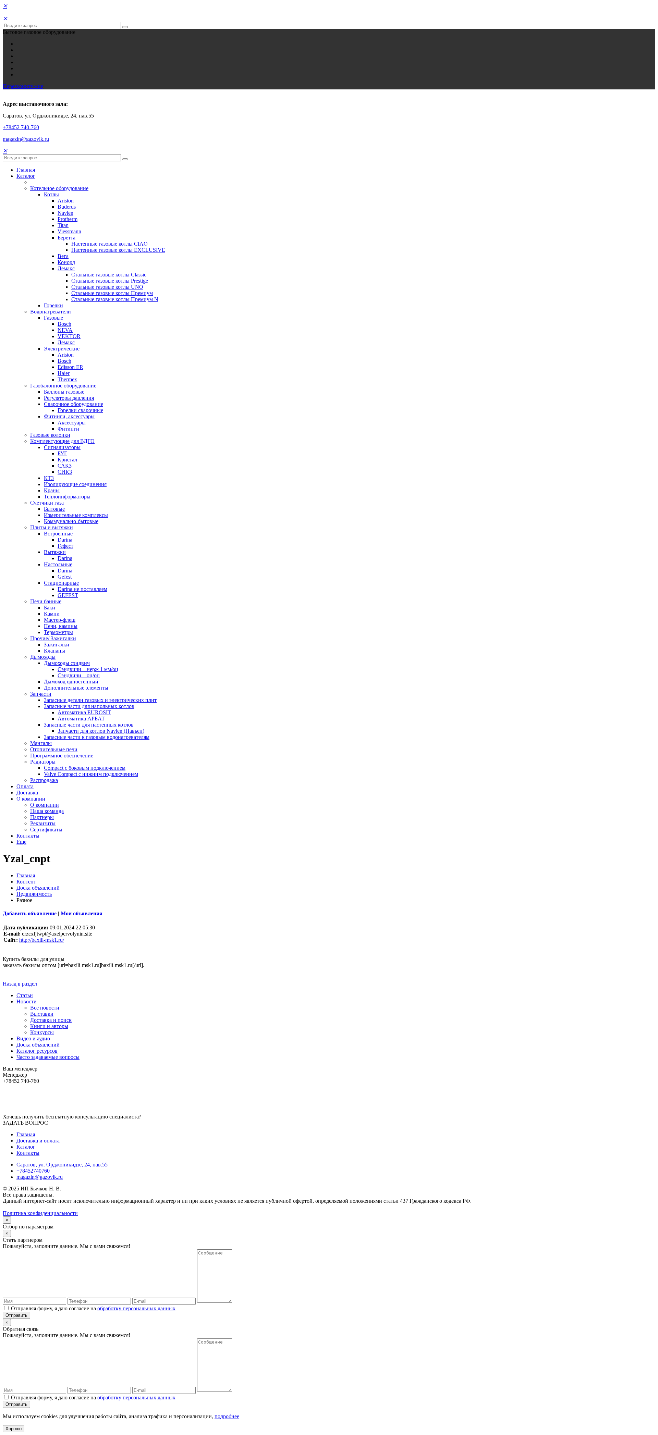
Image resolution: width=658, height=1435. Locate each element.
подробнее (227, 1416)
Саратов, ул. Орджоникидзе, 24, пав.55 (62, 1164)
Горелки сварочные (80, 410)
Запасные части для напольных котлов (89, 706)
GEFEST (68, 595)
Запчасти (40, 694)
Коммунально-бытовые (71, 521)
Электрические (62, 348)
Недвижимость (34, 894)
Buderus (67, 207)
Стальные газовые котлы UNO (107, 287)
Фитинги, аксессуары (69, 416)
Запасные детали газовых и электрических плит (100, 700)
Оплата (25, 786)
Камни (52, 614)
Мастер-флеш (59, 620)
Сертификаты (46, 829)
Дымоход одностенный (71, 681)
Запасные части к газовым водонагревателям (96, 737)
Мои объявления (81, 913)
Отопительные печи (53, 749)
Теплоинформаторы (67, 496)
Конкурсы (42, 1032)
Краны (52, 490)
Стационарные (61, 583)
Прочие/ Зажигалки (53, 638)
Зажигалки (56, 644)
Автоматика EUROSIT (84, 712)
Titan (63, 225)
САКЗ (65, 466)
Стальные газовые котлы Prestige (109, 281)
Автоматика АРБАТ (81, 718)
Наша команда (47, 811)
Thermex (67, 379)
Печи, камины (60, 626)
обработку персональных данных (136, 1308)
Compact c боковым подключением (84, 768)
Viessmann (69, 231)
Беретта (66, 237)
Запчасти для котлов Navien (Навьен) (101, 731)
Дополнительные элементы (76, 688)
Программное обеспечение (61, 755)
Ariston (66, 200)
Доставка (27, 792)
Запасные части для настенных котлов (89, 725)
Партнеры (42, 817)
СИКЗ (65, 472)
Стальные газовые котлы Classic (108, 274)
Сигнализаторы (62, 447)
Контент (26, 881)
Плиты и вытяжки (51, 527)
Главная (25, 170)
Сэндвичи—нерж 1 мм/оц (88, 669)
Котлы (51, 194)
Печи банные (45, 601)
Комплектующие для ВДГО (62, 441)
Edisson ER (70, 367)
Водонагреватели (50, 311)
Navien (65, 213)
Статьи (24, 995)
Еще (21, 842)
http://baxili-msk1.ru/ (41, 940)
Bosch (64, 324)
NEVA (65, 330)
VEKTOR (69, 336)
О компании (30, 799)
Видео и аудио (33, 1038)
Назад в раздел (20, 984)
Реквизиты (43, 823)
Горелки (53, 305)
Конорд (66, 262)
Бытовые (54, 509)
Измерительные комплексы (76, 515)
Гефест (65, 546)
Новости (26, 1001)
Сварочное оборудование (73, 404)
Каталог (25, 176)
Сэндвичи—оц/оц (79, 675)
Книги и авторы (49, 1026)
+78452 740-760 (21, 127)
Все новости (44, 1008)
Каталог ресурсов (37, 1051)
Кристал (67, 459)
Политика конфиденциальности (40, 1213)
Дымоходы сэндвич (67, 663)
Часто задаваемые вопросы (48, 1057)
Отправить (16, 1315)
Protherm (67, 219)
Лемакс (66, 268)
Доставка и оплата (38, 1140)
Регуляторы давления (69, 398)
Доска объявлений (38, 888)
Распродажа (44, 780)
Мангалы (41, 743)
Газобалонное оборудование (63, 385)
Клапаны (54, 651)
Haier (64, 373)
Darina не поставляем (82, 589)
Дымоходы (43, 657)
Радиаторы (43, 762)
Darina (65, 540)
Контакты (27, 836)
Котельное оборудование (59, 188)
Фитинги (68, 429)
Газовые (53, 318)
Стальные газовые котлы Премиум (112, 293)
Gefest (65, 577)
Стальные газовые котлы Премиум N (114, 299)
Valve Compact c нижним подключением (91, 774)
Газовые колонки (50, 435)
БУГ (62, 453)
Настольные (58, 564)
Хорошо (13, 1428)
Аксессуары (72, 422)
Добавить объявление (30, 913)
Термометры (58, 632)
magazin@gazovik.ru (26, 139)
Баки (49, 607)
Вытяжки (55, 552)
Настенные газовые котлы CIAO (109, 244)
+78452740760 (33, 1171)
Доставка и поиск (51, 1020)
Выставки (41, 1014)
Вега (63, 256)
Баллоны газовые (64, 392)
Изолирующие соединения (75, 484)
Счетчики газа (47, 503)
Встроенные (58, 533)
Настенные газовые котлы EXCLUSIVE (118, 250)
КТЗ (49, 478)
